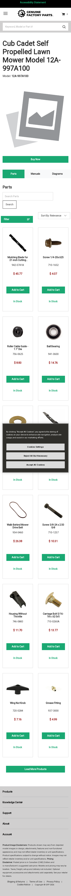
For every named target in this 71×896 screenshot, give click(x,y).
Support (7, 813)
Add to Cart (18, 289)
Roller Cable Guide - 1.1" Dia (17, 347)
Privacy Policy (53, 882)
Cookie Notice (23, 884)
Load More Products (36, 769)
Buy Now (35, 159)
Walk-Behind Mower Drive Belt (18, 526)
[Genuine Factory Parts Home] (35, 13)
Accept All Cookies (35, 464)
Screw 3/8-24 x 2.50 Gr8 (53, 526)
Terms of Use (35, 882)
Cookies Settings (35, 447)
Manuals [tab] (35, 173)
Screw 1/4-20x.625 (53, 257)
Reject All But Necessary (35, 455)
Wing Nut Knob (18, 703)
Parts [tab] (14, 173)
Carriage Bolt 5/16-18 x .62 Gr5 (53, 615)
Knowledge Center (13, 802)
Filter (6, 219)
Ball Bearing (53, 346)
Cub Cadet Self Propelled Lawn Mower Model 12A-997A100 (32, 55)
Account (7, 834)
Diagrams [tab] (57, 173)
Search (9, 204)
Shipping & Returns (16, 882)
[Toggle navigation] (5, 13)
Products (7, 791)
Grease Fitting (53, 703)
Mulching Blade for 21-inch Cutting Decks (18, 258)
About (6, 823)
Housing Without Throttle (18, 615)
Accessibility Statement (33, 2)
